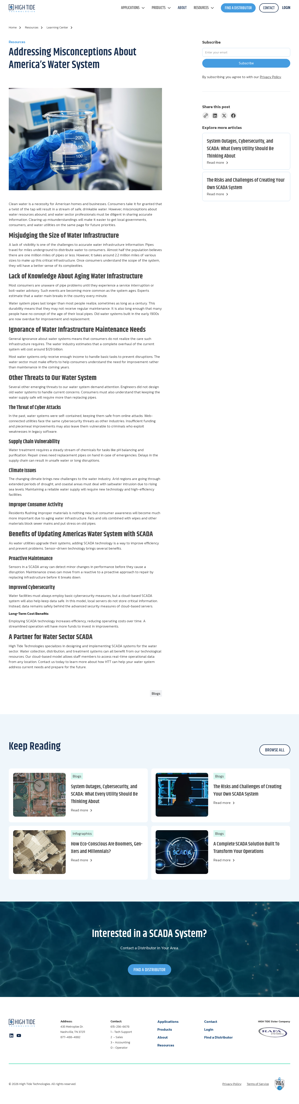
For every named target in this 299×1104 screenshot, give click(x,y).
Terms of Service (258, 1084)
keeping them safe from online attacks (113, 415)
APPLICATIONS (130, 8)
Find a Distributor (218, 1037)
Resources (201, 8)
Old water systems (108, 313)
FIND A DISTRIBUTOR (238, 8)
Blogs (77, 776)
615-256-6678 (120, 1026)
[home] (22, 8)
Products (158, 8)
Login (208, 1029)
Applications (168, 1021)
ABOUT (182, 8)
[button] (133, 8)
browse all (275, 750)
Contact (210, 1021)
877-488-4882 (70, 1037)
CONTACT (269, 8)
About (162, 1037)
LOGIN (286, 8)
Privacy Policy (270, 76)
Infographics (82, 833)
